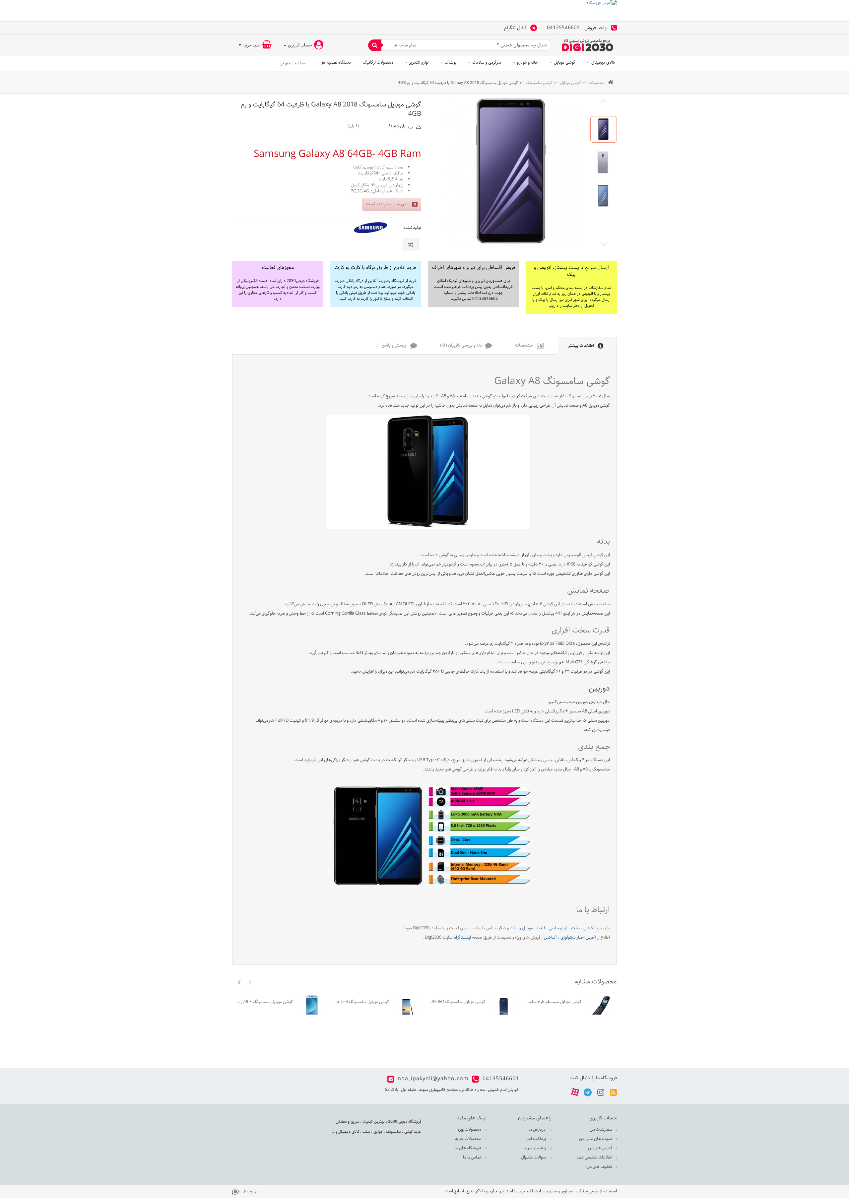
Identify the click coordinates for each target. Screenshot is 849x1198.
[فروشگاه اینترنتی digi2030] (587, 45)
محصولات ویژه (469, 1129)
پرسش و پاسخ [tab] (394, 346)
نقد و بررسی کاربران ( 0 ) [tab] (461, 346)
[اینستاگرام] (600, 1092)
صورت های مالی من (595, 1139)
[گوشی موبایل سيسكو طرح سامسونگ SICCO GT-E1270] (601, 1007)
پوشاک (450, 62)
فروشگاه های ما (468, 1148)
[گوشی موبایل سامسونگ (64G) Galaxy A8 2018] (603, 129)
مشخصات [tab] (524, 346)
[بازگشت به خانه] (610, 83)
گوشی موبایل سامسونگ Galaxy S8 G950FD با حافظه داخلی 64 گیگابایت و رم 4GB (456, 1002)
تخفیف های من (599, 1166)
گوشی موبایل (564, 62)
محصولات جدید (468, 1139)
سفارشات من (601, 1129)
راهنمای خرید (535, 1148)
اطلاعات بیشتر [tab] (581, 346)
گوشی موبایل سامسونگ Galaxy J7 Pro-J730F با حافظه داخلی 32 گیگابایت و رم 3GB (264, 1002)
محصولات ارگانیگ (378, 62)
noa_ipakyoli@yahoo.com (433, 1078)
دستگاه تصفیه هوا (335, 62)
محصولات (596, 82)
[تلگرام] (588, 1092)
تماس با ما (472, 1157)
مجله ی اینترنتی (292, 63)
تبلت (365, 1132)
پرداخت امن (536, 1139)
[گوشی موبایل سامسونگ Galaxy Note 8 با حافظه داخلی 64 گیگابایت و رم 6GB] (408, 1007)
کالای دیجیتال (603, 62)
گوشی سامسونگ (539, 82)
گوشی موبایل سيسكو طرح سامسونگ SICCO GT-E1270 (552, 1002)
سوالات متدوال (534, 1157)
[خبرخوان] (613, 1092)
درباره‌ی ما (538, 1129)
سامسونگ (393, 1132)
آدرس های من (600, 1148)
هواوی (377, 1132)
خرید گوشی (412, 1132)
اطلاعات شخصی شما (594, 1157)
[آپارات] (575, 1092)
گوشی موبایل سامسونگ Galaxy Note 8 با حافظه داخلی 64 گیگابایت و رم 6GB (360, 1002)
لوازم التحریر (419, 62)
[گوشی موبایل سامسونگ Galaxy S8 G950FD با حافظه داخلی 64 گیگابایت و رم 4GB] (505, 1007)
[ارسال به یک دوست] (411, 125)
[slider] (373, 126)
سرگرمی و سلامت (486, 62)
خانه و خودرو (527, 62)
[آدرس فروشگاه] (424, 10)
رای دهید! (397, 126)
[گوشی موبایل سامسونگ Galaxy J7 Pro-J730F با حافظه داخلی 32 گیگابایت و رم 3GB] (312, 1007)
